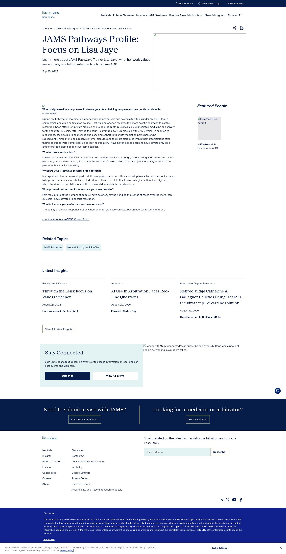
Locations (141, 15)
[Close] (280, 548)
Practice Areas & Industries (185, 15)
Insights (46, 456)
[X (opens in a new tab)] (227, 499)
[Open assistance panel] (278, 391)
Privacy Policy (66, 550)
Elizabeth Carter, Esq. (124, 311)
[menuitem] (106, 15)
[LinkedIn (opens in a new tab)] (221, 499)
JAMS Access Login (211, 3)
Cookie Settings (81, 472)
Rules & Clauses (122, 15)
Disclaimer (78, 450)
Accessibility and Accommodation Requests (97, 489)
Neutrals (106, 15)
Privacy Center (80, 478)
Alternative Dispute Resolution (197, 283)
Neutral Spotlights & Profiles (83, 247)
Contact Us (78, 456)
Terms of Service (81, 484)
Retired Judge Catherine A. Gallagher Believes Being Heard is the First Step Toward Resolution (211, 297)
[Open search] (241, 15)
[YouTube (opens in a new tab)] (234, 499)
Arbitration (117, 283)
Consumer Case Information (88, 461)
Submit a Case (186, 3)
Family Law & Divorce (54, 283)
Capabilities (49, 472)
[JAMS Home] (55, 15)
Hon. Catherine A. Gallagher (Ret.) (200, 317)
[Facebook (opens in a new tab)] (241, 500)
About (231, 15)
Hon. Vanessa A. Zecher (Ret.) (60, 311)
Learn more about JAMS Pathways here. (65, 219)
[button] (234, 28)
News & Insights (214, 15)
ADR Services (157, 15)
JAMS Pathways (236, 3)
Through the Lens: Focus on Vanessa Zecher (67, 294)
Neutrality (77, 467)
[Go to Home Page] (55, 438)
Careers (46, 478)
